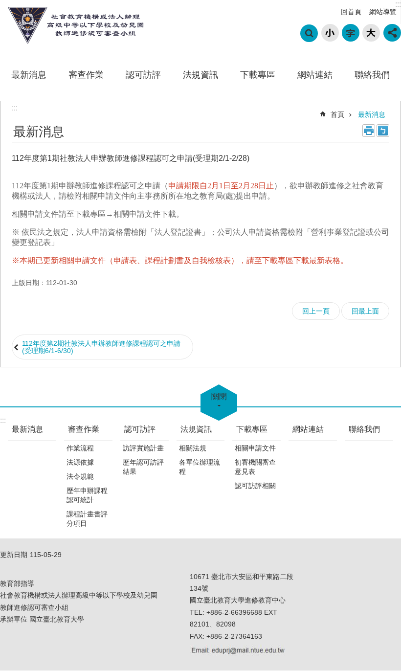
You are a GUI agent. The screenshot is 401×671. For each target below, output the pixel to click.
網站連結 (315, 75)
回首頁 (351, 12)
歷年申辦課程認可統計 (87, 495)
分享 (392, 33)
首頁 (337, 114)
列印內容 (368, 130)
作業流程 (80, 448)
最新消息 (28, 75)
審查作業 (86, 75)
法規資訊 (200, 75)
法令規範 (80, 476)
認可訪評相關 (255, 486)
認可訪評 (143, 75)
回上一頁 (316, 311)
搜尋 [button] (309, 33)
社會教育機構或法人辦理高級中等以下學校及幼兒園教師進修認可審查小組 (73, 25)
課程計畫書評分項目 (87, 518)
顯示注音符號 (383, 130)
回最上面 (365, 311)
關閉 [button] (219, 396)
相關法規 (192, 448)
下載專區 (257, 75)
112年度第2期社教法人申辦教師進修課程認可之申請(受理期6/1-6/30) (101, 346)
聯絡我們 (372, 75)
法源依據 (80, 462)
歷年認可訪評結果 (143, 466)
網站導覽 (383, 12)
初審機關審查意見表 (255, 466)
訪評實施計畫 (143, 448)
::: (398, 4)
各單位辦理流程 (199, 466)
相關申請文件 (255, 448)
